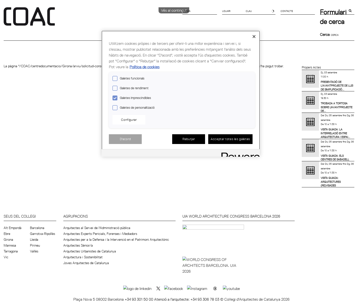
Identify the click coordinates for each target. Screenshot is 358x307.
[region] (181, 94)
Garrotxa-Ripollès (42, 233)
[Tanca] (254, 36)
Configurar (129, 119)
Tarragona (11, 251)
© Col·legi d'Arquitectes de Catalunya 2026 (255, 299)
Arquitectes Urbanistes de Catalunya (89, 251)
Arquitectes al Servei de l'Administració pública (96, 228)
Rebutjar (188, 139)
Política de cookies (145, 66)
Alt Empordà (12, 228)
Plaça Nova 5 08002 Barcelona (99, 299)
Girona (8, 239)
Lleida (34, 239)
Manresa (10, 245)
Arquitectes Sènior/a (78, 245)
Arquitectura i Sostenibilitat (83, 257)
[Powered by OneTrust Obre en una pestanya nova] (238, 154)
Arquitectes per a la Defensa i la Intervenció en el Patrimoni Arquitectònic (116, 239)
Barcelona (37, 228)
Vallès (34, 251)
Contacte (287, 11)
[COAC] (91, 19)
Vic (6, 257)
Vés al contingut (174, 10)
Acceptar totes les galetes (230, 139)
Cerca (325, 34)
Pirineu (35, 245)
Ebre (7, 233)
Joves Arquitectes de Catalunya (86, 263)
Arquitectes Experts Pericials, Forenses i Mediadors (100, 233)
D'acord (125, 139)
